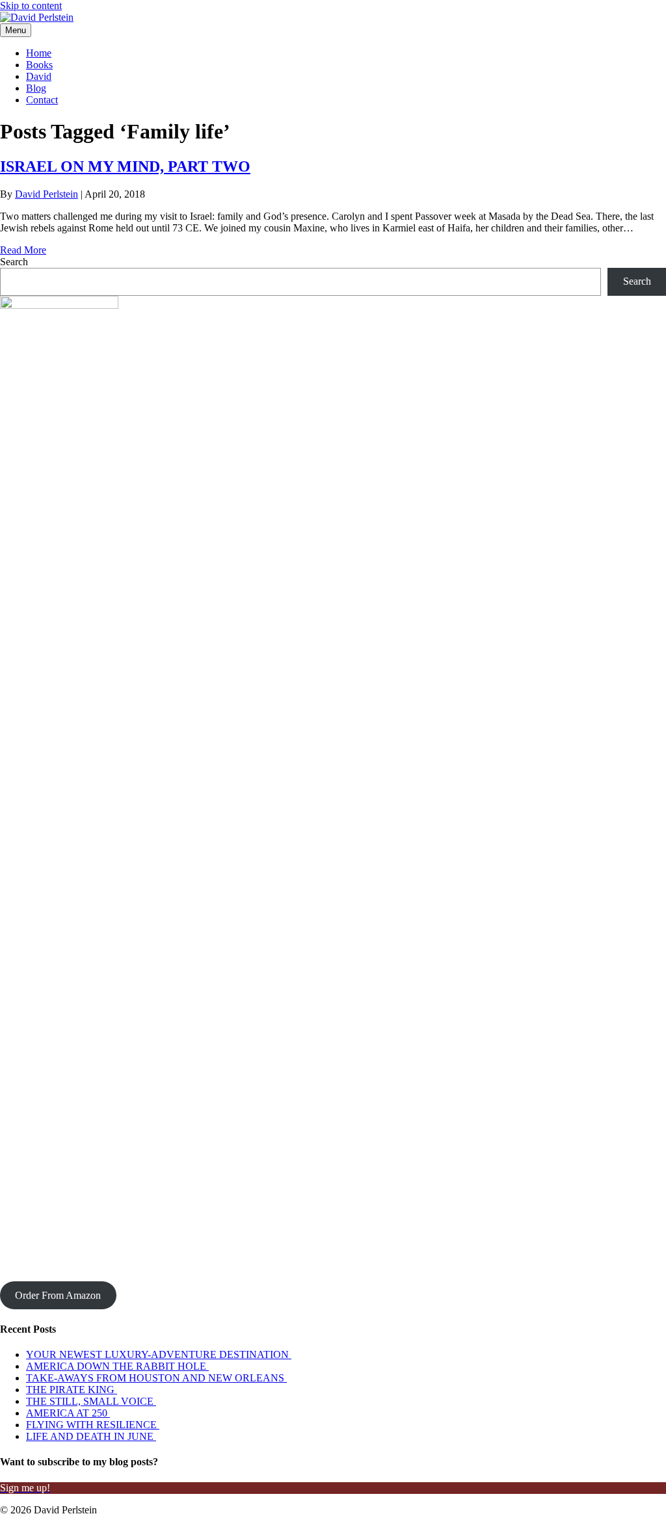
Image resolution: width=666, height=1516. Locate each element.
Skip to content (31, 5)
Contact (42, 99)
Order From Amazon (58, 1295)
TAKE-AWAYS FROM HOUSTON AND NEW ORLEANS (156, 1377)
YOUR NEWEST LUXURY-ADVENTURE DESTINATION (158, 1354)
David (38, 76)
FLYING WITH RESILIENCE (92, 1424)
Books (39, 64)
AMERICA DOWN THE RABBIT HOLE (117, 1366)
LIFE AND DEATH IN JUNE (91, 1436)
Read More (23, 249)
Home (38, 53)
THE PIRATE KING (71, 1389)
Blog (36, 88)
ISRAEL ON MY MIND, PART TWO (125, 166)
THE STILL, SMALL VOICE (91, 1401)
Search (14, 261)
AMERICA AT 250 (68, 1412)
